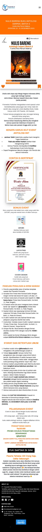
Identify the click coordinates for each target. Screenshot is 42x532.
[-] (3, 500)
